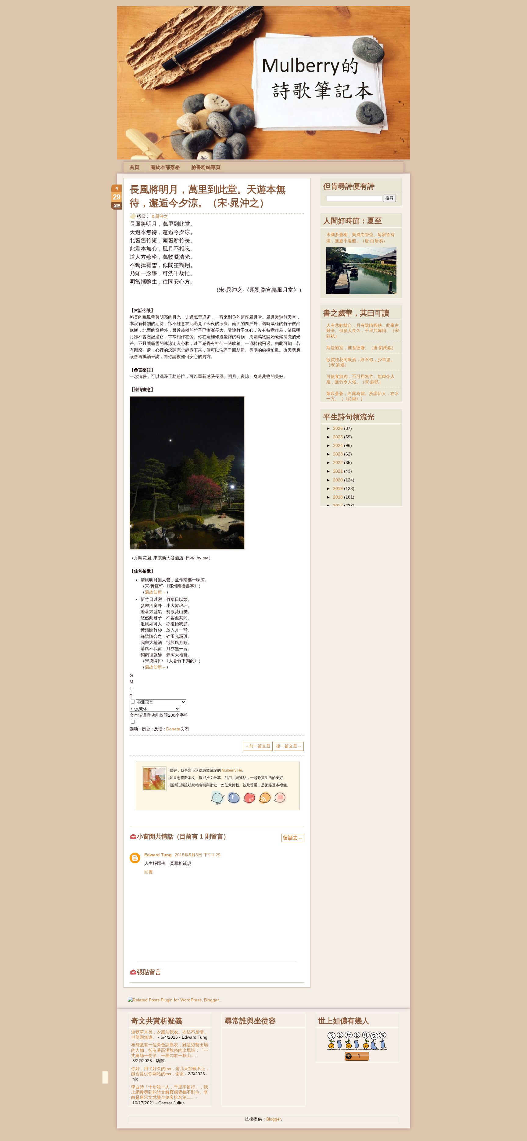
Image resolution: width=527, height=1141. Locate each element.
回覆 (148, 871)
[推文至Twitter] (217, 804)
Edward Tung (158, 854)
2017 (338, 505)
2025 (338, 436)
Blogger (273, 1119)
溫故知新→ (155, 592)
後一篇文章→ (289, 746)
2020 (338, 479)
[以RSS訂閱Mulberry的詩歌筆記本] (264, 804)
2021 (338, 471)
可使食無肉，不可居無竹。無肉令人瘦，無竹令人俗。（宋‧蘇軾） (360, 379)
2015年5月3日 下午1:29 (197, 854)
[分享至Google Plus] (249, 804)
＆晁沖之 (159, 216)
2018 (338, 497)
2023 (338, 454)
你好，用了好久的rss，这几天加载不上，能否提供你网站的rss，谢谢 (170, 1071)
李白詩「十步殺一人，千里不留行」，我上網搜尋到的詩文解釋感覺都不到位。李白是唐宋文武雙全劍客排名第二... (169, 1092)
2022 (338, 462)
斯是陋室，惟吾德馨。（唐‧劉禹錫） (361, 347)
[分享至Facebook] (233, 804)
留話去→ (293, 837)
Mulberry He (231, 770)
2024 (338, 445)
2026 (338, 428)
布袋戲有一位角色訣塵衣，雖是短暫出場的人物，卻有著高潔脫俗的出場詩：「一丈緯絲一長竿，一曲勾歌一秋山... (169, 1050)
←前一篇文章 (258, 746)
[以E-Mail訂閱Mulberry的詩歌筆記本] (280, 804)
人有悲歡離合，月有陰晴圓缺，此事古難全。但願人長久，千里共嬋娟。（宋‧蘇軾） (363, 330)
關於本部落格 (165, 167)
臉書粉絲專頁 (205, 167)
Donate (173, 728)
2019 (338, 488)
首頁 (134, 167)
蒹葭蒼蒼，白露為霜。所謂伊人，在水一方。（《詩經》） (362, 396)
